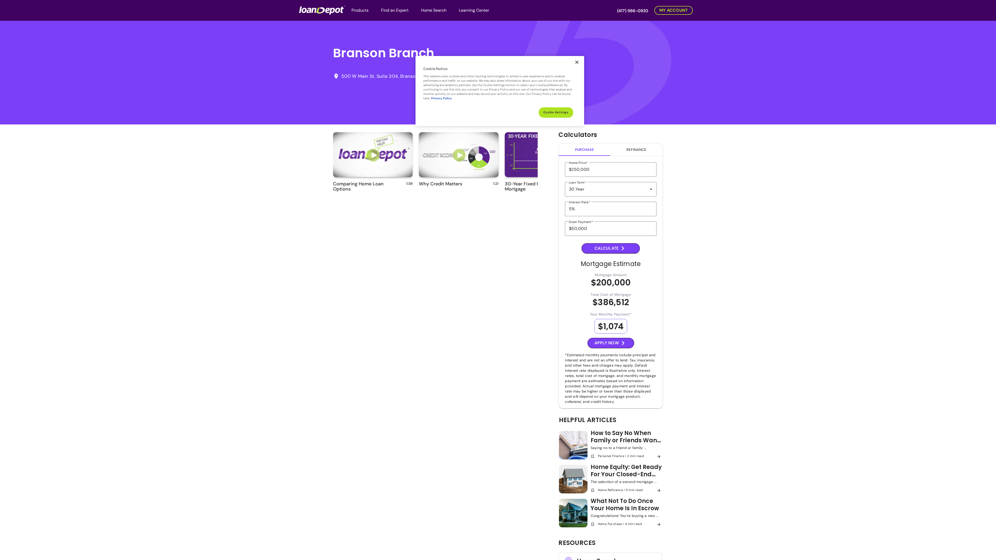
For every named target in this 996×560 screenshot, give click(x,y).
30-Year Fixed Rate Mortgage (526, 186)
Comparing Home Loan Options (358, 186)
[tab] (584, 149)
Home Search (433, 10)
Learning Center (474, 10)
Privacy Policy (441, 98)
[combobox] (610, 189)
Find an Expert (395, 10)
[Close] (577, 62)
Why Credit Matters (440, 183)
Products (360, 10)
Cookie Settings (556, 112)
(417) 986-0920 (632, 10)
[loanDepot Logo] (322, 9)
